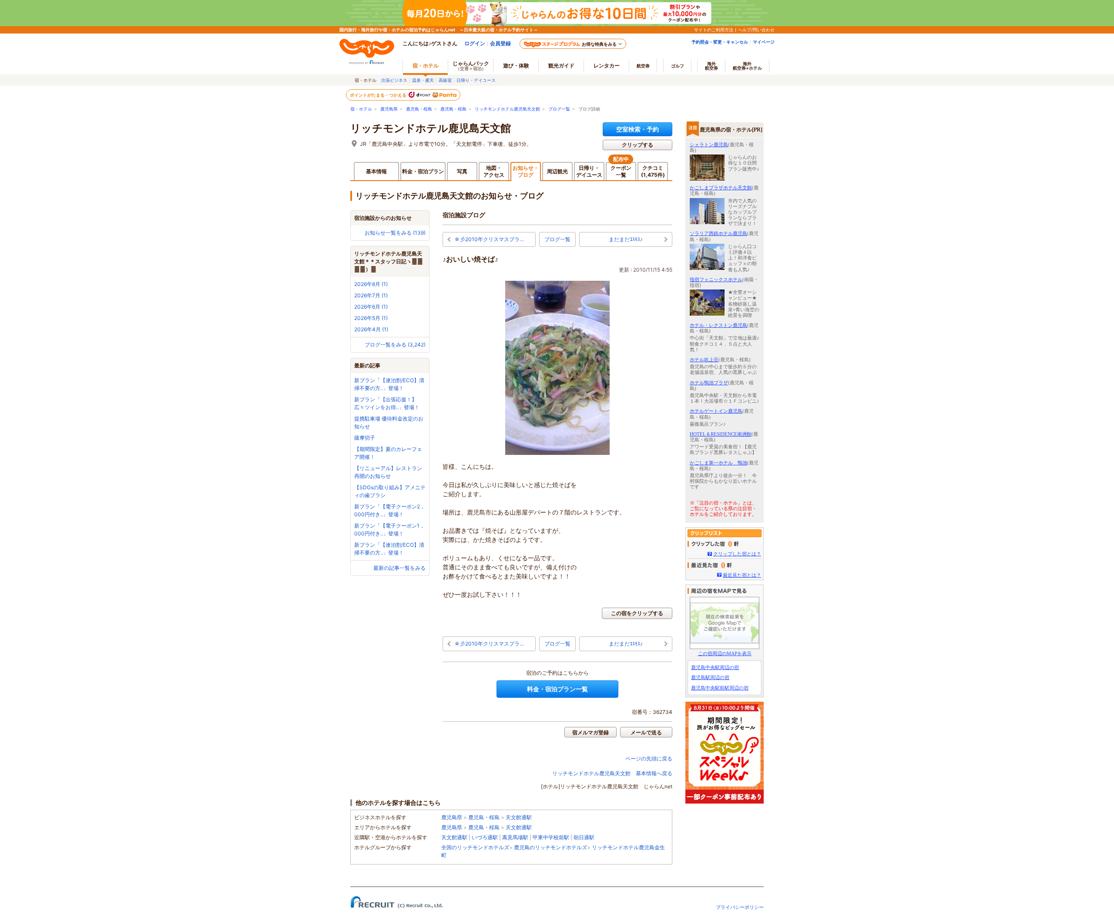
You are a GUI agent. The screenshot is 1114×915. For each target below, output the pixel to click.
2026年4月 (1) (371, 329)
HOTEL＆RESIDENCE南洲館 (721, 434)
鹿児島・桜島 (419, 109)
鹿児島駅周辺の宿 (710, 677)
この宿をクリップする (637, 613)
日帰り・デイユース (476, 80)
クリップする (637, 144)
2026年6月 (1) (371, 306)
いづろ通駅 (485, 837)
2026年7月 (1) (371, 295)
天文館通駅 (519, 817)
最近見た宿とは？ (742, 575)
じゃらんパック (471, 65)
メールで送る (646, 732)
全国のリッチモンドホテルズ (475, 847)
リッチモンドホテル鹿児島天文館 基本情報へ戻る (612, 773)
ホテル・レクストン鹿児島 (718, 325)
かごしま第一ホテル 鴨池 (718, 462)
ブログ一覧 (559, 109)
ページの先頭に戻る (648, 758)
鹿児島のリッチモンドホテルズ (550, 847)
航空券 (643, 65)
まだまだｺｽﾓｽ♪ (626, 239)
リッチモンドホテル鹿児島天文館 (507, 109)
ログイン (474, 43)
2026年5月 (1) (371, 318)
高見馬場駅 (515, 837)
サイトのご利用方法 (713, 29)
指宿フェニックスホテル (716, 279)
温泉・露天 (423, 80)
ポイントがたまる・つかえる (378, 95)
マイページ (764, 41)
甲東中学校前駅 (551, 837)
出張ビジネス (394, 80)
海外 (711, 66)
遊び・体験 (516, 65)
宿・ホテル (361, 109)
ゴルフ (677, 65)
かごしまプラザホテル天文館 (721, 187)
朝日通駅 (584, 837)
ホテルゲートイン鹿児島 (716, 411)
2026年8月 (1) (371, 284)
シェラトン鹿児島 (709, 144)
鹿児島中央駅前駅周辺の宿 (719, 687)
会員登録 (500, 43)
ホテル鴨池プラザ (709, 382)
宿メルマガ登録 (590, 732)
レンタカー (607, 65)
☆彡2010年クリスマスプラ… (489, 239)
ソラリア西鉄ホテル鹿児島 (718, 233)
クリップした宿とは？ (737, 553)
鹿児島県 (389, 109)
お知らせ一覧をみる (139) (395, 232)
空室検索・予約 (637, 129)
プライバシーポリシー (740, 907)
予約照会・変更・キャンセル (719, 41)
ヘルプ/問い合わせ (756, 29)
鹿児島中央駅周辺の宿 (715, 667)
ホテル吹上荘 (704, 359)
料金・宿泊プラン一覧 (557, 689)
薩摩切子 (364, 437)
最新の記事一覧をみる (399, 568)
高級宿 (445, 80)
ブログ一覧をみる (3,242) (395, 344)
